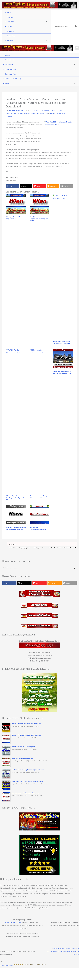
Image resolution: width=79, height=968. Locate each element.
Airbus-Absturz (46, 110)
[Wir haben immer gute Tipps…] (39, 821)
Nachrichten (40, 113)
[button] (12, 186)
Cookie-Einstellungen (6, 965)
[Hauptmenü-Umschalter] (77, 48)
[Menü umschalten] (46, 12)
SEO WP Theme (52, 951)
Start (53, 948)
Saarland (51, 113)
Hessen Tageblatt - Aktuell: (13, 922)
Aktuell (54, 110)
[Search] (76, 26)
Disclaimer (68, 948)
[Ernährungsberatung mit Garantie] (39, 855)
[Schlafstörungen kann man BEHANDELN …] (39, 692)
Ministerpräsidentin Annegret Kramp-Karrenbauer (21, 113)
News (46, 113)
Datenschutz (60, 948)
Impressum (75, 948)
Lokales (59, 110)
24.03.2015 (37, 110)
